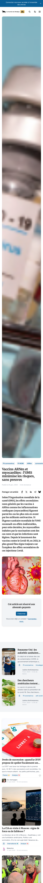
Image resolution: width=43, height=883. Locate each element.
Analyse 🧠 (16, 775)
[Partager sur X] (26, 492)
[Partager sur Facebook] (22, 492)
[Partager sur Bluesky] (39, 492)
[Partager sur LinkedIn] (30, 492)
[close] (40, 3)
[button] (29, 11)
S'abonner (22, 614)
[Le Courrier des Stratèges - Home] (13, 12)
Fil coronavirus (8, 463)
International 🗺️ (12, 843)
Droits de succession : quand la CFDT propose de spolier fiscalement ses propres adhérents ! (21, 762)
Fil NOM (21, 463)
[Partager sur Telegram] (35, 492)
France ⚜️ (6, 775)
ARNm (29, 463)
